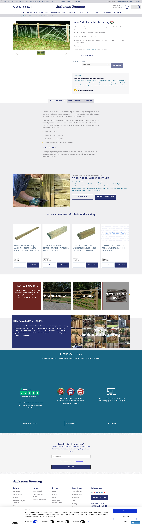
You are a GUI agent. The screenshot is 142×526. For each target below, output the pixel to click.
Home (14, 16)
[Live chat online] (135, 522)
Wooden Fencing (26, 12)
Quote (54, 491)
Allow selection (125, 516)
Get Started (112, 423)
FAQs (73, 501)
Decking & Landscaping (58, 12)
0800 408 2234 (99, 506)
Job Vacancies (17, 494)
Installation (107, 12)
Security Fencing (72, 12)
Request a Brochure (99, 497)
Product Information (57, 101)
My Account (116, 7)
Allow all (125, 511)
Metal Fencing (38, 12)
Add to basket (33, 265)
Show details (91, 521)
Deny (125, 521)
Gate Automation (38, 491)
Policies (15, 497)
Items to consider (74, 101)
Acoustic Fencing (85, 12)
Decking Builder (77, 494)
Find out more (82, 197)
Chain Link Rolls (92, 50)
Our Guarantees (71, 423)
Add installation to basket (105, 197)
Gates (46, 12)
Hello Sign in (116, 5)
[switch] (52, 521)
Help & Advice (97, 12)
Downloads (88, 101)
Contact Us (117, 12)
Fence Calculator (77, 491)
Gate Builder (76, 497)
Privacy (15, 506)
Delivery (74, 504)
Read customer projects (30, 423)
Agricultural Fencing (28, 16)
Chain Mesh (39, 16)
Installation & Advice (39, 500)
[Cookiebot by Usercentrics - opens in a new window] (14, 523)
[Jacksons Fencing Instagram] (92, 492)
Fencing (20, 16)
